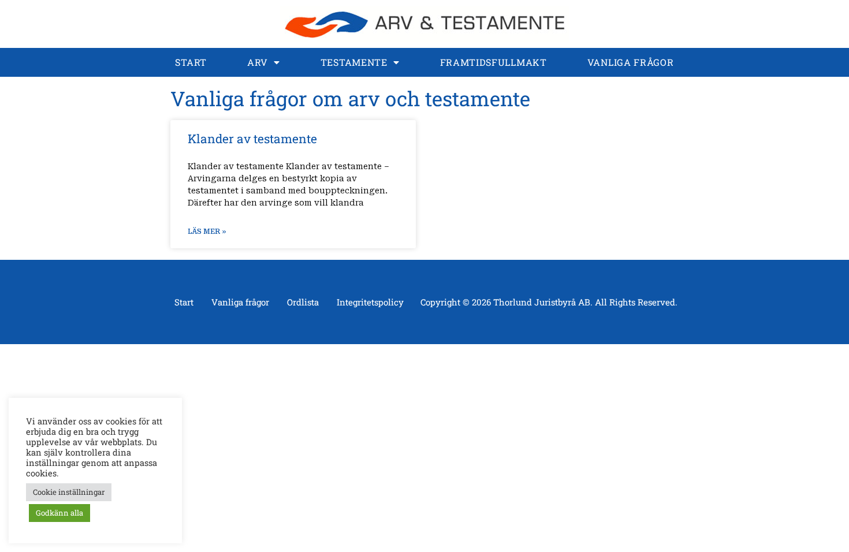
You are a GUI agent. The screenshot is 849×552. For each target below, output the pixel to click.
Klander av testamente (252, 138)
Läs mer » (207, 231)
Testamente (354, 62)
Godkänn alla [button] (59, 513)
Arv (257, 62)
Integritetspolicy (370, 302)
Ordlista (303, 302)
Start (191, 62)
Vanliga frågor (630, 62)
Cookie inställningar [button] (69, 492)
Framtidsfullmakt (493, 62)
